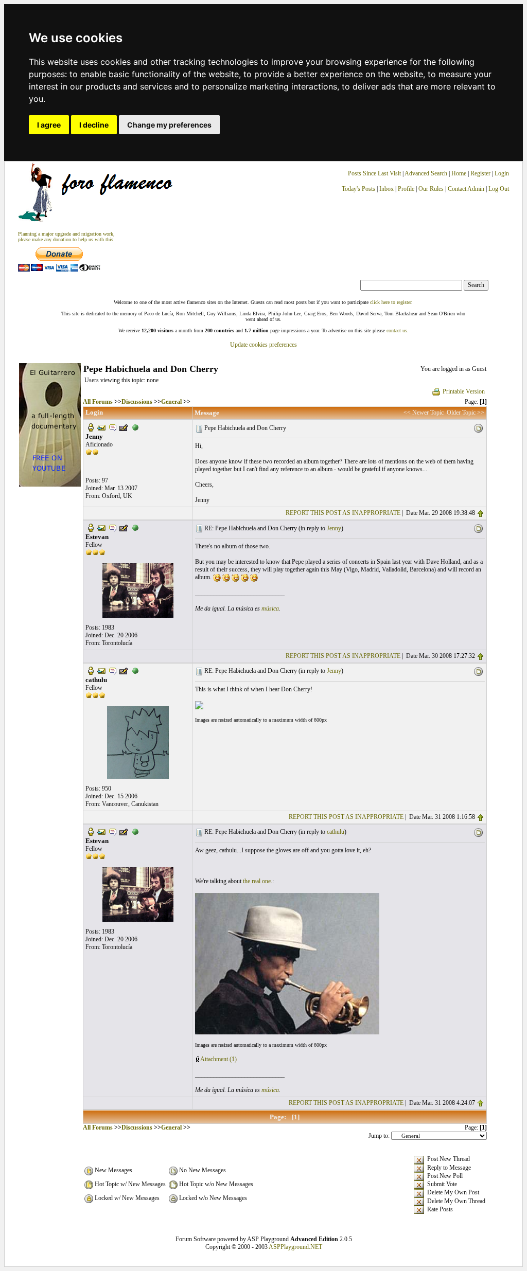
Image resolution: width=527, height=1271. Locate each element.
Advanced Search (426, 173)
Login (502, 173)
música (270, 608)
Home (458, 173)
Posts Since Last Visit (374, 173)
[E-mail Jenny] (101, 427)
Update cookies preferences (263, 344)
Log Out (498, 188)
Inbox (386, 188)
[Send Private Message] (113, 427)
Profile (406, 188)
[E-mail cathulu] (101, 670)
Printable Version (464, 391)
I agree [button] (49, 124)
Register (481, 173)
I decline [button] (94, 124)
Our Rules (431, 188)
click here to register (390, 302)
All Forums (98, 401)
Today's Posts (358, 188)
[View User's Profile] (90, 427)
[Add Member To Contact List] (123, 427)
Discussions (136, 401)
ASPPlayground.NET (295, 1246)
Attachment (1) (218, 1059)
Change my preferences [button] (169, 124)
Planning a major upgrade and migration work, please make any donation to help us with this (66, 236)
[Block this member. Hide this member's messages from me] (135, 427)
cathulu (335, 831)
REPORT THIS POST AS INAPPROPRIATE (343, 512)
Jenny (334, 528)
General (171, 401)
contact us (397, 330)
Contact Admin (466, 188)
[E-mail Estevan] (101, 527)
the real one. (257, 881)
